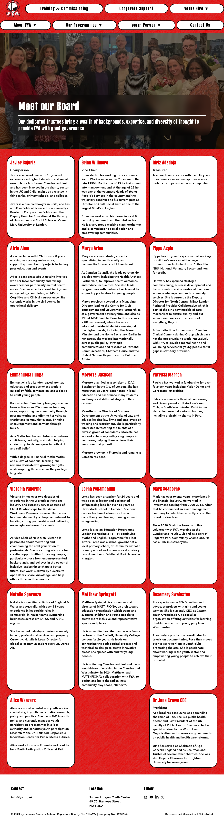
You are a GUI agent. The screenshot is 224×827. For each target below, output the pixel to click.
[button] (197, 8)
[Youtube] (151, 797)
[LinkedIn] (157, 797)
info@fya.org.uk (21, 797)
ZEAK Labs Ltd (205, 814)
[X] (162, 797)
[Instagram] (146, 797)
